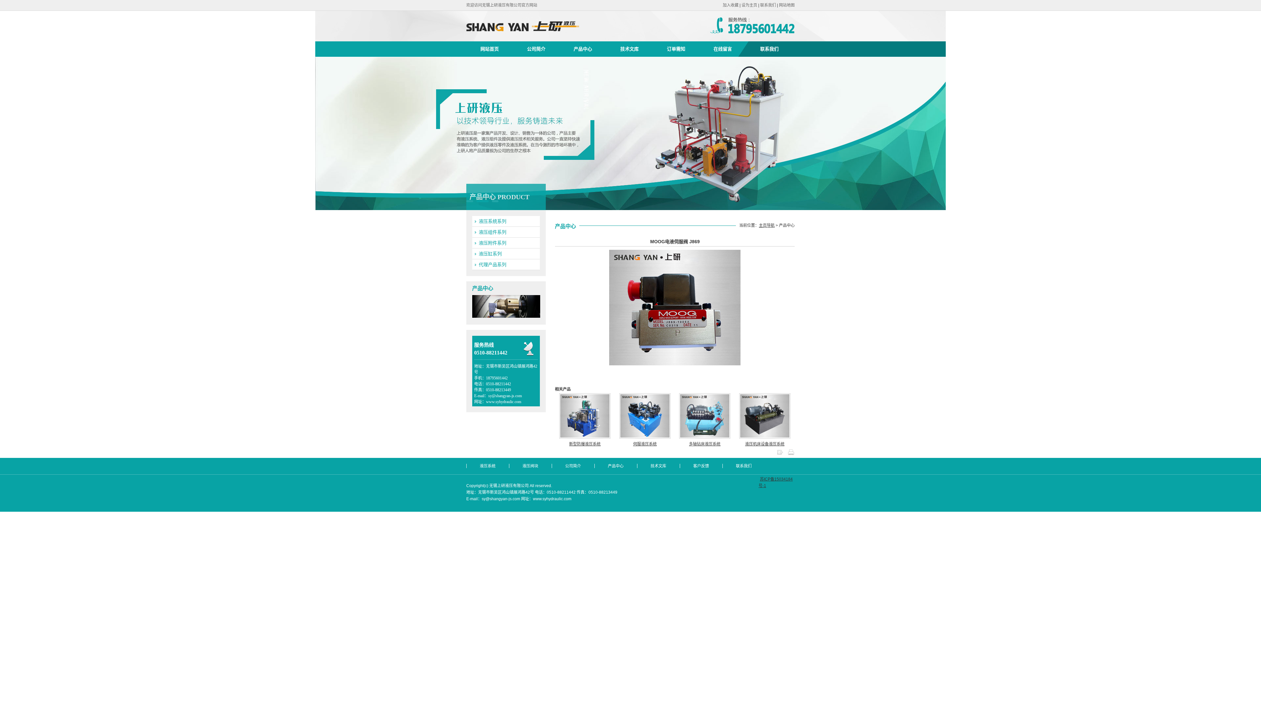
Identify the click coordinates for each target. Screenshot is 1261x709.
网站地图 (787, 5)
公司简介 (536, 49)
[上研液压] (544, 38)
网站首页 (489, 49)
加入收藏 (731, 5)
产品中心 (583, 49)
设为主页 (749, 5)
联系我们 (768, 5)
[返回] (780, 454)
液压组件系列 (492, 232)
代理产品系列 (492, 264)
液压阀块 (530, 466)
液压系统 (488, 466)
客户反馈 (701, 466)
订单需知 (676, 49)
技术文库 (629, 49)
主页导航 (767, 225)
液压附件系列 (492, 243)
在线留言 (723, 49)
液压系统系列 (492, 221)
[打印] (791, 454)
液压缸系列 (490, 253)
